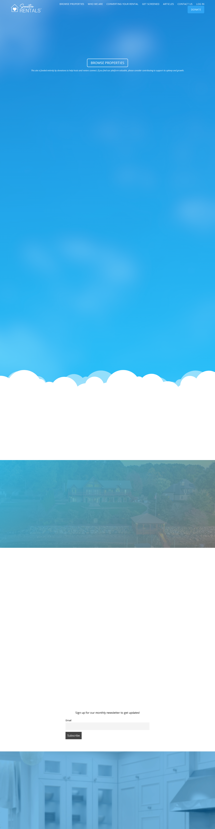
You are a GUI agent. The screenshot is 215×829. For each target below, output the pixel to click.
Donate (196, 9)
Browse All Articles (107, 612)
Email (68, 720)
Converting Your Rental (122, 4)
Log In (200, 4)
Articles (168, 4)
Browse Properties (71, 4)
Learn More (107, 514)
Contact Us (185, 4)
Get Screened (150, 4)
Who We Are (95, 4)
